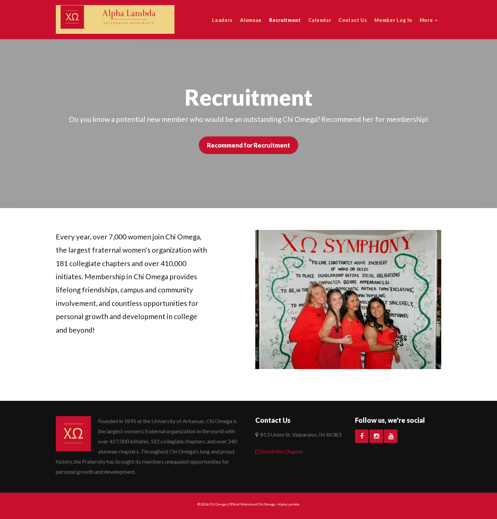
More (427, 20)
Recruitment (285, 20)
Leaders (222, 20)
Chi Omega (218, 504)
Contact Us (352, 20)
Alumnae (251, 20)
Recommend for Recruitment (248, 145)
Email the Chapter (282, 451)
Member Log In (393, 20)
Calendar (319, 20)
